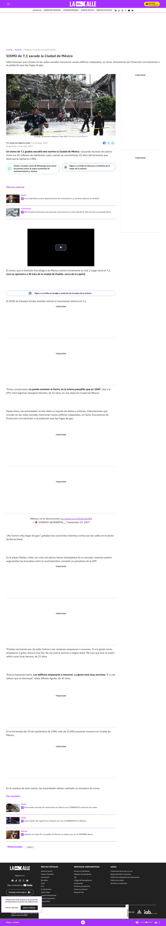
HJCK (43, 883)
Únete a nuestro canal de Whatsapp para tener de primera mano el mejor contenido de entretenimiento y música (35, 168)
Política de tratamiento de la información (125, 877)
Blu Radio (44, 880)
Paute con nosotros (80, 889)
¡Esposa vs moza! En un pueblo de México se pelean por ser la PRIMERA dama (58, 834)
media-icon (83, 922)
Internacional (26, 209)
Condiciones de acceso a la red (121, 871)
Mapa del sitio (79, 892)
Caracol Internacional (48, 895)
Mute (137, 922)
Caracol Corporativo (48, 898)
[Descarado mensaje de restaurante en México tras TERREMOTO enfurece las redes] (13, 808)
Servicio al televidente (82, 871)
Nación (23, 195)
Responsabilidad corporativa (121, 874)
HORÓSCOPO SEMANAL (52, 10)
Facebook (104, 144)
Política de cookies (117, 880)
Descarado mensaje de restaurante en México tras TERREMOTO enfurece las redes (60, 807)
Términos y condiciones (119, 883)
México (30, 847)
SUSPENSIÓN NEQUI (71, 10)
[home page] (83, 3)
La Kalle (9, 50)
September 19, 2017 (78, 522)
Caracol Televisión (47, 874)
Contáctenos (78, 883)
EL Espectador (46, 889)
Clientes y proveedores (82, 886)
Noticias (18, 50)
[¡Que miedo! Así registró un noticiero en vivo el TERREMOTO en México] (13, 821)
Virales (23, 804)
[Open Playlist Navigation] (159, 922)
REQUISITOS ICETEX (104, 10)
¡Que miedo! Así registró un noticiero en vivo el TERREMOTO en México (55, 821)
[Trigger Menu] (8, 4)
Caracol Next (45, 901)
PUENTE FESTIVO (87, 10)
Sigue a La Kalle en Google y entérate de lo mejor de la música (63, 293)
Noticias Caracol (46, 871)
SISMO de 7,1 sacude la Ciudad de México (40, 50)
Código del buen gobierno (83, 880)
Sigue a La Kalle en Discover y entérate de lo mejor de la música (89, 167)
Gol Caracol (45, 877)
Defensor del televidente (82, 874)
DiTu (42, 886)
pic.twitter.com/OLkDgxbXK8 (76, 518)
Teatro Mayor (45, 892)
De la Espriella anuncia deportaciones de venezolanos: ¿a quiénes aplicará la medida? (62, 198)
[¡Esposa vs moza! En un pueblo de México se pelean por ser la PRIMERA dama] (13, 834)
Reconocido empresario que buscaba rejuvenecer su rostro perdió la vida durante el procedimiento (67, 212)
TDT (75, 877)
